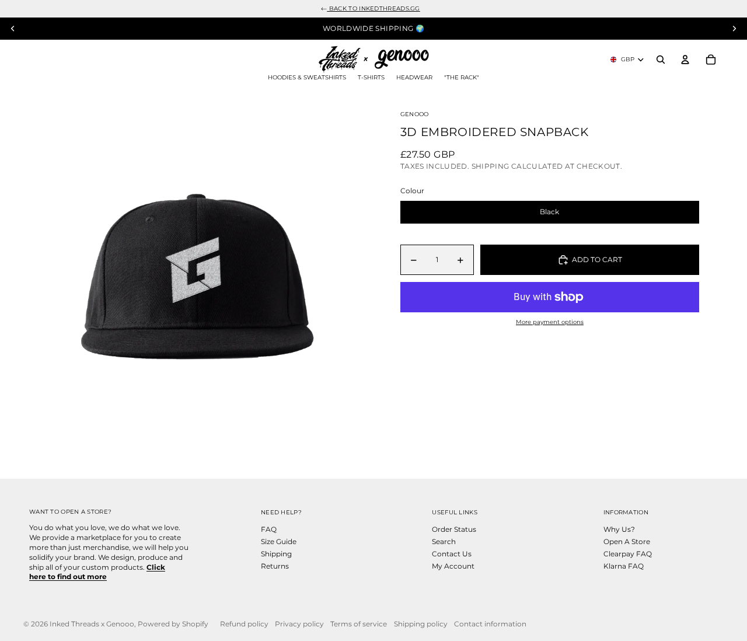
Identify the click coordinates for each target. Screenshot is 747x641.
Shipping (276, 553)
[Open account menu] (685, 59)
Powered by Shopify (173, 623)
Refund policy (244, 623)
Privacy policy (299, 623)
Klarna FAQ (623, 566)
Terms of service (358, 623)
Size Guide (278, 541)
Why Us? (619, 529)
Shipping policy (421, 623)
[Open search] (660, 59)
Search (444, 541)
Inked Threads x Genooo (92, 623)
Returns (275, 566)
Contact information (490, 623)
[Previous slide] (13, 28)
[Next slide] (734, 28)
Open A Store (626, 541)
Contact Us (452, 553)
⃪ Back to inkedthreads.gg (373, 8)
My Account (453, 566)
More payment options (550, 322)
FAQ (269, 529)
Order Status (454, 529)
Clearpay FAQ (627, 553)
